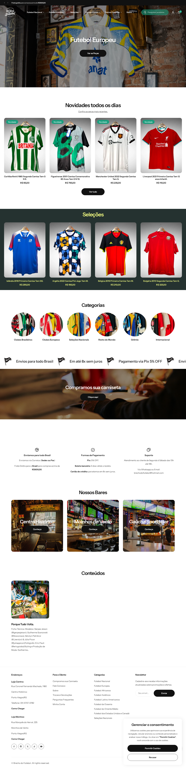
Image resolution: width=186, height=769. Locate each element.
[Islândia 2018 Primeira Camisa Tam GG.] (24, 250)
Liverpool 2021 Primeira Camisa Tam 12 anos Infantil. (161, 177)
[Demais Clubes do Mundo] (107, 324)
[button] (4, 2)
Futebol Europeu (102, 686)
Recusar (152, 757)
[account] (173, 12)
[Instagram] (21, 746)
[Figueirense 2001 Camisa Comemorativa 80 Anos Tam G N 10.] (70, 145)
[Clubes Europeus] (51, 324)
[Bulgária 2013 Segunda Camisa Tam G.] (161, 250)
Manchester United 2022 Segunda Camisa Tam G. (116, 177)
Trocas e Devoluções (62, 695)
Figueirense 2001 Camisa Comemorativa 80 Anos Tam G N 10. (70, 177)
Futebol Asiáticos (102, 695)
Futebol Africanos (102, 690)
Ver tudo (93, 191)
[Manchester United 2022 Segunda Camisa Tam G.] (115, 145)
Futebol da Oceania (103, 704)
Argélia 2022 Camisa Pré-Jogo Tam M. (70, 281)
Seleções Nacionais (103, 718)
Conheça (37, 529)
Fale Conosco (59, 686)
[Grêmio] (135, 324)
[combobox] (155, 12)
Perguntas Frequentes (63, 699)
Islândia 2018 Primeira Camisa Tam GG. (25, 281)
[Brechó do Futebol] (10, 12)
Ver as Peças (130, 58)
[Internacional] (163, 324)
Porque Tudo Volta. (22, 624)
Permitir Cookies (152, 748)
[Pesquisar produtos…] (145, 12)
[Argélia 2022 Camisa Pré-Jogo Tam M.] (70, 250)
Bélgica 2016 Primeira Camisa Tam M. (115, 281)
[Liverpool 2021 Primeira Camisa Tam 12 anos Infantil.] (161, 145)
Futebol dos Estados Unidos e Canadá (111, 713)
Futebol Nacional (102, 681)
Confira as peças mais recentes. (93, 111)
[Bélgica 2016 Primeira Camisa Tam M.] (115, 250)
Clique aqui (93, 397)
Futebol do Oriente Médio (106, 709)
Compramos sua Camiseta (65, 681)
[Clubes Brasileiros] (23, 324)
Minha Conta (59, 704)
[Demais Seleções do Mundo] (79, 324)
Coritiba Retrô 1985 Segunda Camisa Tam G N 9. (24, 177)
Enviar (164, 693)
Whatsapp (146, 469)
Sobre (55, 690)
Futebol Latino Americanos (107, 699)
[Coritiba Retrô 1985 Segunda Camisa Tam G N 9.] (24, 145)
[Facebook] (14, 746)
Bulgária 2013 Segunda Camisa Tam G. (161, 281)
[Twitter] (27, 746)
